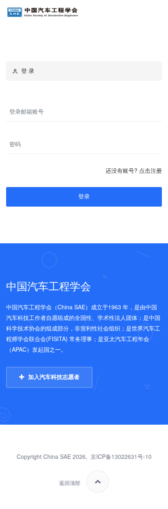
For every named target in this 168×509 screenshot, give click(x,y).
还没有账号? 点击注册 (134, 170)
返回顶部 (69, 483)
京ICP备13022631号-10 (121, 456)
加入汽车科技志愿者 (54, 377)
